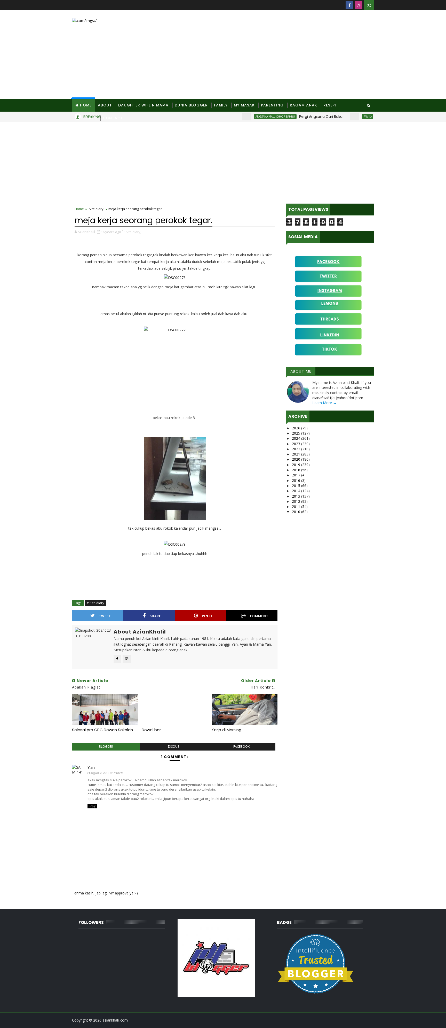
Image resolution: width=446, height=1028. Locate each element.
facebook (241, 746)
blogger (106, 746)
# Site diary (95, 602)
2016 (296, 480)
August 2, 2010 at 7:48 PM (107, 773)
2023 (296, 443)
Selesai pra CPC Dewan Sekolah (102, 729)
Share (155, 616)
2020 (296, 459)
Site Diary (86, 118)
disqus (173, 746)
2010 (296, 511)
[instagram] (358, 5)
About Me (301, 371)
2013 (296, 496)
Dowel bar (151, 729)
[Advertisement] (280, 55)
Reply (92, 806)
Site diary (96, 208)
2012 (296, 501)
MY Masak (244, 105)
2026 (296, 428)
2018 (296, 469)
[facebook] (349, 5)
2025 (296, 433)
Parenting (272, 105)
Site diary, (133, 231)
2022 (296, 448)
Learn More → (324, 402)
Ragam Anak (303, 105)
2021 (296, 454)
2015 (296, 485)
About (105, 105)
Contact (113, 118)
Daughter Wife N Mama (143, 105)
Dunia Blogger (191, 105)
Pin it (207, 616)
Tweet (105, 616)
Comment (259, 616)
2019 (296, 464)
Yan (91, 767)
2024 (296, 438)
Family (221, 105)
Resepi (329, 105)
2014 (296, 490)
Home (86, 105)
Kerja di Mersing (226, 729)
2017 (296, 475)
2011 (296, 506)
